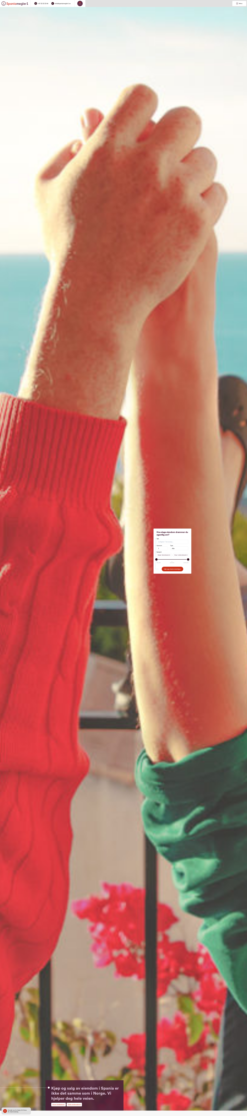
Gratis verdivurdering (74, 1104)
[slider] (156, 559)
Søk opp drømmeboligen (172, 569)
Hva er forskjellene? (58, 1104)
